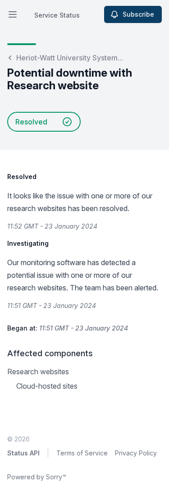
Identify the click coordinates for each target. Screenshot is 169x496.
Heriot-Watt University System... (69, 57)
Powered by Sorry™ (36, 477)
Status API (23, 453)
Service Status (57, 15)
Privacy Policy (136, 453)
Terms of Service (82, 453)
